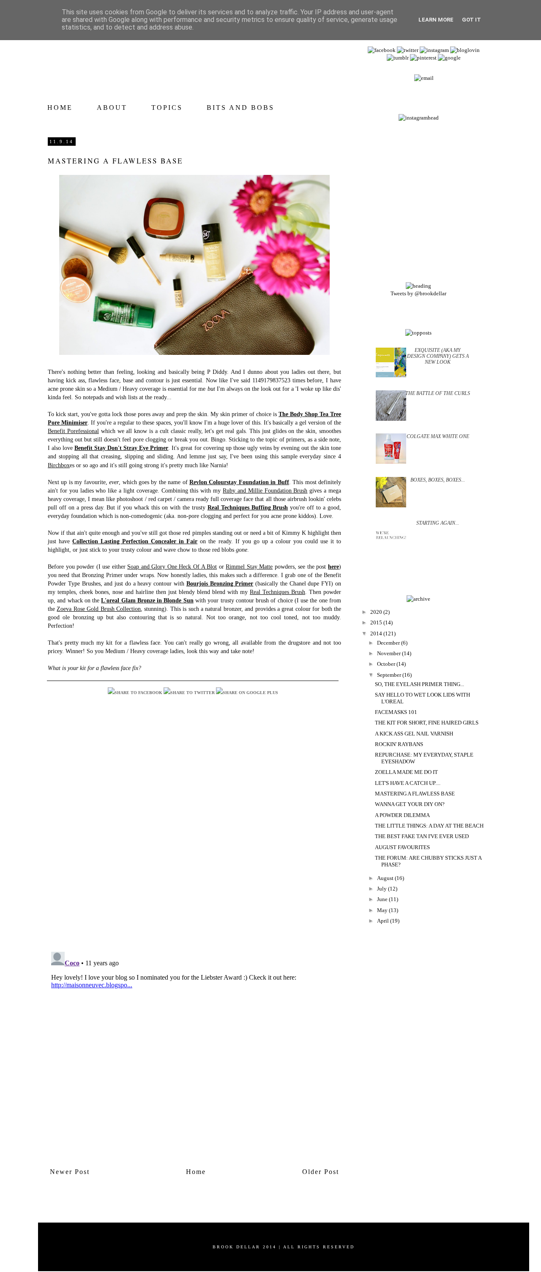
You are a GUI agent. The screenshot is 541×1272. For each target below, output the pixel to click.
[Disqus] (194, 835)
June (383, 899)
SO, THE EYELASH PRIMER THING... (419, 684)
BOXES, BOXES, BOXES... (437, 480)
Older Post (320, 1171)
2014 (376, 633)
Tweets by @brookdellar (418, 293)
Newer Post (70, 1171)
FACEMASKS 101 (396, 712)
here (333, 566)
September (389, 675)
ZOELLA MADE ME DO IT (406, 772)
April (383, 921)
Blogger (284, 1251)
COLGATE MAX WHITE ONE (438, 436)
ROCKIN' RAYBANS (399, 744)
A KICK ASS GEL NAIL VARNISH (414, 733)
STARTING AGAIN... (437, 523)
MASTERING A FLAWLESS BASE (415, 793)
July (382, 888)
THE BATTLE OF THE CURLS (437, 393)
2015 (376, 622)
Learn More (436, 19)
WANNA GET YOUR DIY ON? (410, 804)
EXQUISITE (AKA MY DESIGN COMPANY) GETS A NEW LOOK (438, 356)
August (386, 878)
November (389, 653)
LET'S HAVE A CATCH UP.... (407, 783)
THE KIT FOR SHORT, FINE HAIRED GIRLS (426, 722)
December (389, 643)
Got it (471, 19)
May (383, 910)
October (386, 664)
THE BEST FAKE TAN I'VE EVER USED (422, 836)
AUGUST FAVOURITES (402, 847)
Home (196, 1171)
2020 (376, 612)
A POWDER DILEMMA (402, 815)
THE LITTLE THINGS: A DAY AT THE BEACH (429, 826)
